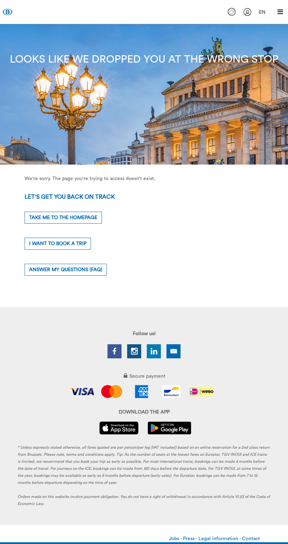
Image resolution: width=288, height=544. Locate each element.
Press (189, 538)
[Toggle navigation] (280, 12)
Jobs (174, 538)
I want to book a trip (57, 243)
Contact (251, 538)
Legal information (218, 538)
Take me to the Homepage (63, 217)
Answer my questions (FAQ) (65, 269)
